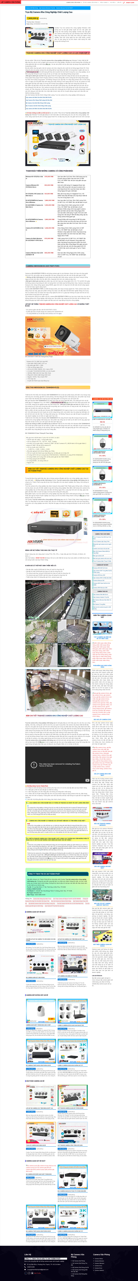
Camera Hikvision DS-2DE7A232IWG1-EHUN (99, 452)
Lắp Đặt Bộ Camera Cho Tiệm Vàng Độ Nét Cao (71, 939)
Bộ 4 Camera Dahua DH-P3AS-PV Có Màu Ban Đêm (72, 1191)
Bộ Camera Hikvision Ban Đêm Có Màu (102, 600)
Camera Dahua (99, 1258)
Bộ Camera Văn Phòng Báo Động (79, 1275)
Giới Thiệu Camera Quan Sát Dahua (102, 945)
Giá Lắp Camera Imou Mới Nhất (102, 774)
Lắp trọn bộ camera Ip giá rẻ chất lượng (102, 607)
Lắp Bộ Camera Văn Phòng (90, 2)
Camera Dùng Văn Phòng (73, 2)
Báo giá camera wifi (99, 555)
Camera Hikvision (99, 1263)
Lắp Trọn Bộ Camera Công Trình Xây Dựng (70, 1145)
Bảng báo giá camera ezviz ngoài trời (102, 545)
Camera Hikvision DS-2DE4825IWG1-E (99, 484)
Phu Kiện (112, 2)
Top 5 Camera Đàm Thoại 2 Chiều (102, 561)
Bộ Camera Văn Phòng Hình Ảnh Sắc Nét (79, 1270)
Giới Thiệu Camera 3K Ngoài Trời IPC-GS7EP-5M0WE (67, 898)
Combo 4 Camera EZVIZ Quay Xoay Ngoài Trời (71, 1025)
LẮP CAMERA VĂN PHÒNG (10, 2)
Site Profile (37, 1273)
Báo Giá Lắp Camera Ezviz (102, 719)
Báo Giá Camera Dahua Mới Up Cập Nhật (102, 552)
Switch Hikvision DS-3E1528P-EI (102, 419)
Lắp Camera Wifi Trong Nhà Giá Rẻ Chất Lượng (103, 571)
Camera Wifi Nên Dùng (32, 8)
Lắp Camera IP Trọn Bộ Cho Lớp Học (54, 906)
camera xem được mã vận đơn (101, 548)
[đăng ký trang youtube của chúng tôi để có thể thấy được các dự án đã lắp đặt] (32, 1273)
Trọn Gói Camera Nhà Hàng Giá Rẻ (36, 1145)
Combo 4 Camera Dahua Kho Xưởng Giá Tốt (70, 1065)
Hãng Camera (104, 2)
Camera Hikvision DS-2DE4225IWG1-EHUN (99, 516)
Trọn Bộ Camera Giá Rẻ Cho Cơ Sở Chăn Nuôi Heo (70, 903)
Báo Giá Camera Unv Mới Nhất (102, 867)
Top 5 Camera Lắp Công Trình (101, 541)
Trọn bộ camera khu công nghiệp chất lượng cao (48, 12)
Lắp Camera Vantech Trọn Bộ (101, 597)
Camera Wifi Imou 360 (99, 575)
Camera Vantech (99, 1270)
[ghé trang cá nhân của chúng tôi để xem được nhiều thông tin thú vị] (29, 1273)
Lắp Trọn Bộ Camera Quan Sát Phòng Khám (70, 1108)
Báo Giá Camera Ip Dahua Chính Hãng (61, 901)
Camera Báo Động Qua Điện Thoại (42, 898)
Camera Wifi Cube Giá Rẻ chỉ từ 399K (102, 584)
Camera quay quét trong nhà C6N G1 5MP (38, 1025)
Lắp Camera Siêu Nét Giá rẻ (101, 594)
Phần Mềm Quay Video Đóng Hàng (102, 666)
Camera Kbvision (99, 1261)
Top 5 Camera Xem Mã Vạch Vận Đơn (102, 537)
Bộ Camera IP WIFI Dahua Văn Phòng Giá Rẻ (38, 1065)
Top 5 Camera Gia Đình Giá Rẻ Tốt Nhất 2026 (102, 637)
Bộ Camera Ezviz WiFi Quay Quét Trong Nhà (39, 1174)
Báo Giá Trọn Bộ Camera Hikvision (102, 824)
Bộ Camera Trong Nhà (99, 604)
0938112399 (130, 2)
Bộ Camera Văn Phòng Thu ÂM (79, 1264)
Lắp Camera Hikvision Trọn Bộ (47, 8)
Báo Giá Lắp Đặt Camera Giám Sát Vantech (102, 904)
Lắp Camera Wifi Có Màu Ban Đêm (103, 577)
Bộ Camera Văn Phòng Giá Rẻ (80, 1267)
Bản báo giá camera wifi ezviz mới (102, 558)
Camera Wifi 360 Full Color (101, 568)
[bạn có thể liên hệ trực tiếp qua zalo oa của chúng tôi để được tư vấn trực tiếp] (25, 1273)
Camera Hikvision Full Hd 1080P (64, 8)
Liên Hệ (119, 2)
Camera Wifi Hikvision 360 (100, 587)
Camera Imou (98, 1265)
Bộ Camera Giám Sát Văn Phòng (35, 977)
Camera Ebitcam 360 (99, 580)
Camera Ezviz (98, 1268)
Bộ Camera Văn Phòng (78, 1261)
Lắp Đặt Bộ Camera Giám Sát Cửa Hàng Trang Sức (42, 903)
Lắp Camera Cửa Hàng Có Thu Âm (67, 976)
